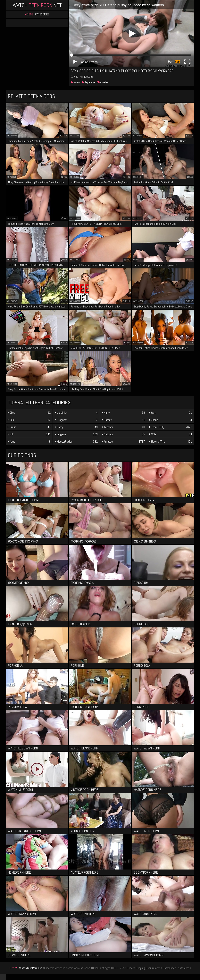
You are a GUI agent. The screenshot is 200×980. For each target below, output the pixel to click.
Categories (42, 14)
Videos (29, 14)
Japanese (89, 82)
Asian (76, 82)
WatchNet (37, 5)
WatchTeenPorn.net (30, 968)
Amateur (104, 82)
